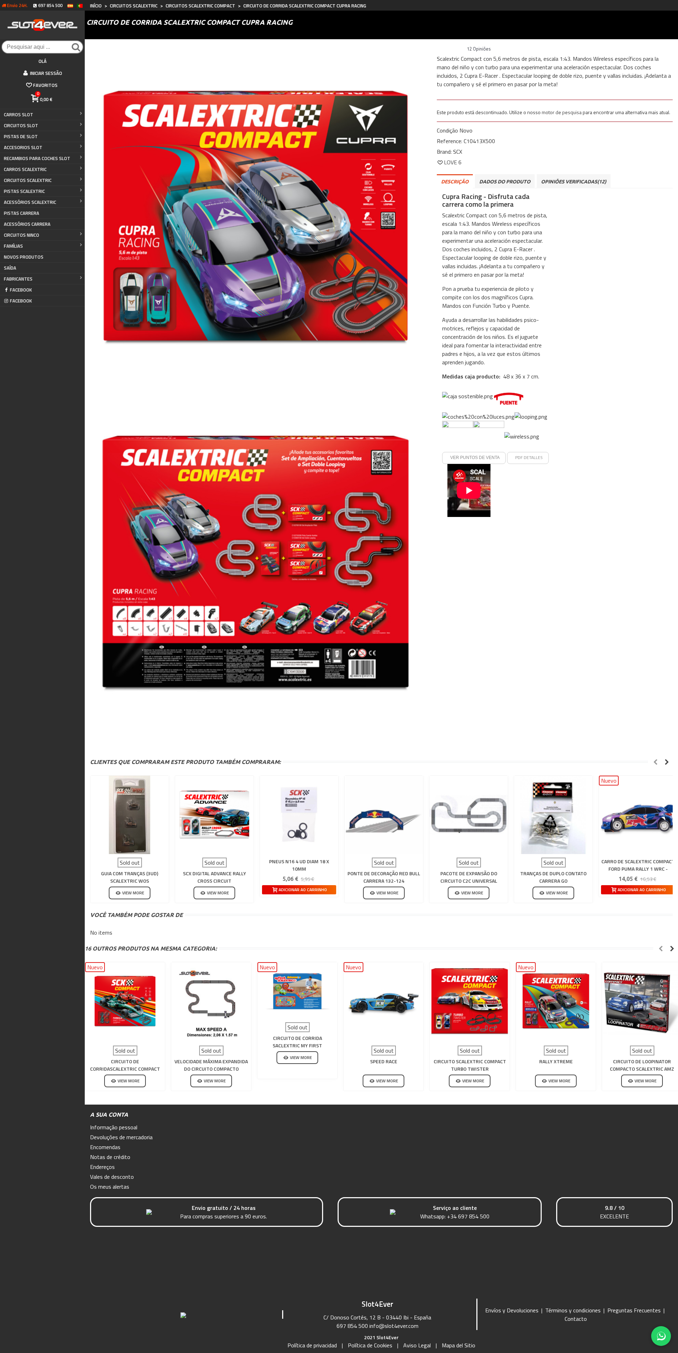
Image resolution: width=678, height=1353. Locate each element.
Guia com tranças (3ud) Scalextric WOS (129, 877)
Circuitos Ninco (21, 235)
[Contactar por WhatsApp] (661, 1336)
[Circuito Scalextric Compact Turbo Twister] (470, 1002)
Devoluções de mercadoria (121, 1137)
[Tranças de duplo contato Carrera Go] (553, 815)
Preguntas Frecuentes (634, 1310)
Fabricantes (18, 278)
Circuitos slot (21, 125)
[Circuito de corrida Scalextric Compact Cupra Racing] (255, 214)
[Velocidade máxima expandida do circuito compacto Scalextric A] (211, 1002)
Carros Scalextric (25, 169)
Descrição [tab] (455, 181)
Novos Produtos (23, 256)
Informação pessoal (113, 1127)
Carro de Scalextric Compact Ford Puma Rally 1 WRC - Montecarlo (638, 869)
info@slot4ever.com (393, 1326)
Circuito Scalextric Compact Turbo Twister (470, 1065)
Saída (10, 267)
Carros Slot (18, 114)
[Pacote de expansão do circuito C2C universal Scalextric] (468, 815)
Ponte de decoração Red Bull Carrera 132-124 (383, 877)
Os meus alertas (109, 1186)
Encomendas (105, 1147)
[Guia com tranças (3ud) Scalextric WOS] (129, 815)
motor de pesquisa (562, 112)
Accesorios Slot (23, 147)
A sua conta (109, 1114)
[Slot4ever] (42, 25)
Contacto (576, 1318)
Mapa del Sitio (458, 1345)
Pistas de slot (21, 136)
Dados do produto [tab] (504, 181)
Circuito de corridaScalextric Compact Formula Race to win (125, 1069)
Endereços (102, 1167)
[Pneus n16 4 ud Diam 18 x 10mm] (299, 815)
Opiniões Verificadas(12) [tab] (573, 181)
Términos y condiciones (573, 1310)
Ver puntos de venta (475, 457)
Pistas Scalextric (24, 191)
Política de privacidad (312, 1345)
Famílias (13, 245)
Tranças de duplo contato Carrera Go (553, 877)
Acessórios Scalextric (30, 202)
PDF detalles (529, 457)
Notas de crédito (110, 1157)
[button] (655, 762)
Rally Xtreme (556, 1061)
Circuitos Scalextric (28, 180)
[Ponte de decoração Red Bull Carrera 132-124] (384, 815)
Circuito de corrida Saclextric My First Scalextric (297, 1045)
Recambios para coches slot (37, 158)
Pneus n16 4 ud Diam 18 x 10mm (299, 865)
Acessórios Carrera (27, 224)
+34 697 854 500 (468, 1216)
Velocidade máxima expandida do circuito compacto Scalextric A (211, 1069)
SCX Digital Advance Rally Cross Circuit (214, 877)
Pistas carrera (21, 213)
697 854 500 (352, 1326)
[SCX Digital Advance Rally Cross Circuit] (214, 815)
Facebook (21, 289)
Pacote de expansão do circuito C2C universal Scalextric (468, 881)
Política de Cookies (370, 1345)
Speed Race (383, 1061)
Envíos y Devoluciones (512, 1310)
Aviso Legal (417, 1345)
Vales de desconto (112, 1176)
